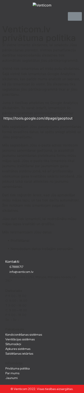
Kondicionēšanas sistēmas (23, 334)
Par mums (12, 373)
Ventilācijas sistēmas (20, 339)
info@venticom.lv (21, 272)
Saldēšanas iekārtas (19, 353)
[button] (75, 16)
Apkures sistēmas (17, 349)
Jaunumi (11, 378)
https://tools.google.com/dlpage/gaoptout (38, 118)
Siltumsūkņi (13, 344)
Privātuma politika (17, 368)
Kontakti (12, 261)
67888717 (16, 267)
